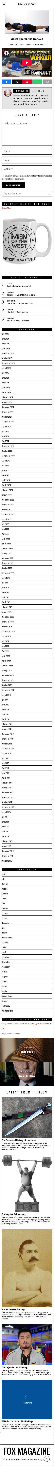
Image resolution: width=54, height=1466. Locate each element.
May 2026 (5, 343)
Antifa (4, 873)
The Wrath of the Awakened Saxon (20, 303)
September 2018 (8, 748)
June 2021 (5, 587)
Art (3, 878)
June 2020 (5, 645)
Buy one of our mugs (11, 1034)
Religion (4, 976)
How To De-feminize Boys (13, 1309)
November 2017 (7, 797)
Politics (4, 971)
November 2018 (7, 738)
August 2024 (6, 426)
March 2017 (6, 836)
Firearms (5, 913)
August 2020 (6, 636)
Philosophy (6, 966)
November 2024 (8, 411)
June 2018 (5, 763)
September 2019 (8, 689)
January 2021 (6, 611)
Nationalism (6, 961)
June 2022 (5, 528)
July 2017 (5, 816)
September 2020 (8, 631)
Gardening (5, 922)
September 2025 (8, 362)
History (4, 932)
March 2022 (6, 543)
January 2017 (6, 846)
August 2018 (6, 753)
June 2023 (5, 470)
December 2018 (8, 733)
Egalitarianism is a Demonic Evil (19, 286)
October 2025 (7, 358)
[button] (49, 193)
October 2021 (7, 567)
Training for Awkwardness (14, 1214)
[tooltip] (6, 81)
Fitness (29, 44)
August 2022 (6, 519)
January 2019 (6, 728)
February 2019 (7, 724)
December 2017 (8, 792)
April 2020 (6, 655)
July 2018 (5, 758)
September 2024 (8, 421)
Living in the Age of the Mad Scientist (21, 294)
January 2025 (7, 402)
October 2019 (7, 685)
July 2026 (5, 333)
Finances (5, 908)
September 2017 (8, 806)
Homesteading (7, 937)
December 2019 (8, 675)
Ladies (4, 947)
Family (4, 898)
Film (3, 903)
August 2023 (6, 460)
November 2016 (7, 855)
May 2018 (5, 767)
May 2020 (5, 650)
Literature (5, 956)
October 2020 (7, 626)
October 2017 (7, 802)
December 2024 (8, 406)
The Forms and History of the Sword (19, 1140)
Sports (4, 991)
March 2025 (6, 392)
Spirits (4, 986)
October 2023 (7, 450)
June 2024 (5, 436)
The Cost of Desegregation (17, 312)
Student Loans (7, 995)
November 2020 (8, 621)
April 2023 (6, 480)
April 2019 (5, 714)
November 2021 (7, 563)
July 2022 (5, 523)
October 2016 (7, 860)
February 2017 (7, 841)
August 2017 (6, 811)
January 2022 (7, 553)
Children (5, 883)
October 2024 (7, 416)
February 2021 (7, 606)
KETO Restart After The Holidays (17, 1421)
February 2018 (7, 782)
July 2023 (5, 465)
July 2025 (5, 372)
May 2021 (5, 592)
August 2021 (6, 577)
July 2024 (5, 431)
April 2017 (5, 831)
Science (4, 981)
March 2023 (6, 484)
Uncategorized (7, 1010)
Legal (4, 952)
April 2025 (6, 387)
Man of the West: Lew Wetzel (18, 320)
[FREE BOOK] (27, 1050)
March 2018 (6, 777)
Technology (6, 1005)
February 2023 (7, 489)
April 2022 (6, 538)
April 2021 (5, 597)
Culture (4, 888)
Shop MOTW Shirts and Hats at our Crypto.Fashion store (27, 1023)
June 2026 (5, 338)
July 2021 (5, 582)
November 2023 (8, 445)
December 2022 (8, 499)
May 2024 (5, 441)
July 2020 (5, 641)
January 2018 (6, 787)
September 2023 (8, 455)
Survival (4, 1000)
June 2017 (5, 821)
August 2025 (6, 367)
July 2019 (5, 699)
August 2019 (6, 694)
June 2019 (5, 704)
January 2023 (7, 494)
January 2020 (7, 670)
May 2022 (5, 533)
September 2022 (8, 514)
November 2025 (8, 353)
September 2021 (8, 572)
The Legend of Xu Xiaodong (15, 1367)
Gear (3, 927)
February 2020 (7, 665)
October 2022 (7, 509)
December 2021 (8, 558)
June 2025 (5, 377)
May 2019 (5, 709)
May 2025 (5, 382)
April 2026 (6, 348)
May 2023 (5, 475)
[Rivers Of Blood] (27, 1074)
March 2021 (6, 602)
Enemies (5, 893)
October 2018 (7, 743)
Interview (5, 942)
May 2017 (5, 826)
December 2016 (8, 850)
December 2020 (8, 616)
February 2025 (7, 397)
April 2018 (5, 772)
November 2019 (7, 680)
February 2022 (7, 548)
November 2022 (8, 504)
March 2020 (6, 660)
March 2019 (6, 719)
